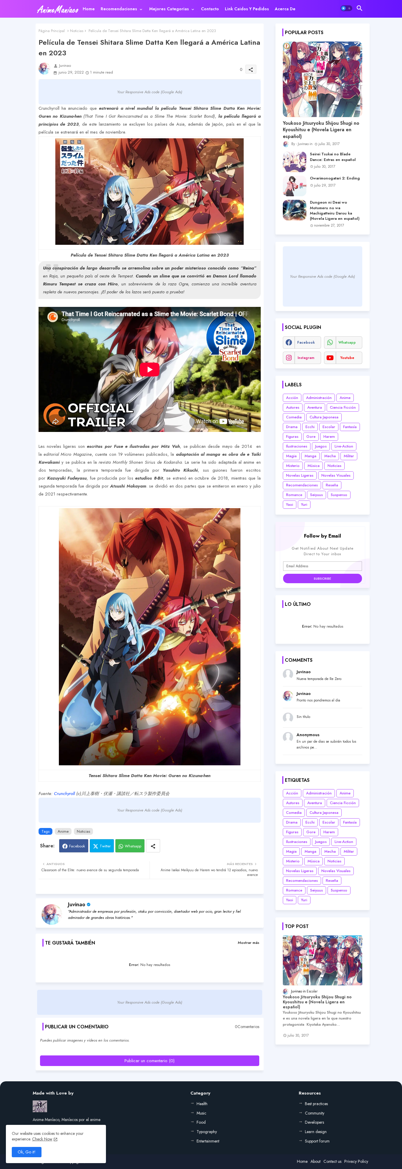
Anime (63, 831)
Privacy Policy (356, 1161)
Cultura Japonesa (324, 417)
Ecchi (310, 427)
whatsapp (347, 342)
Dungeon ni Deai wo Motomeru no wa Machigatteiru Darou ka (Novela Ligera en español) (335, 210)
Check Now (42, 1139)
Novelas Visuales (335, 475)
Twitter (105, 846)
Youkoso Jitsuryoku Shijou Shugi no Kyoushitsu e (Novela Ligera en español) (321, 130)
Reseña (332, 485)
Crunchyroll (64, 793)
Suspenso (339, 495)
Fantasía (350, 427)
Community (314, 1113)
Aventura (314, 407)
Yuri (304, 504)
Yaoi (289, 504)
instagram (306, 357)
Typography (207, 1132)
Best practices (316, 1104)
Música (314, 465)
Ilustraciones (296, 446)
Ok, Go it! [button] (27, 1152)
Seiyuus (316, 495)
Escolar (329, 427)
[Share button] (153, 845)
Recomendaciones (119, 9)
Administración (319, 397)
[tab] (89, 9)
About (315, 1161)
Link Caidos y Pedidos (247, 9)
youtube (347, 357)
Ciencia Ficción (343, 407)
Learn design (316, 1132)
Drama (292, 427)
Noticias (76, 31)
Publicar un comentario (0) (149, 1060)
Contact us (332, 1161)
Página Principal (52, 31)
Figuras (292, 436)
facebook (306, 342)
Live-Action (344, 446)
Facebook (77, 846)
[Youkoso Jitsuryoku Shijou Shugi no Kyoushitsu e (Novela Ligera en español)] (322, 79)
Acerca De (285, 9)
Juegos (321, 446)
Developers (314, 1122)
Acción (292, 397)
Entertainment (208, 1141)
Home (89, 9)
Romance (294, 495)
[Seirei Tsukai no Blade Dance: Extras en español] (294, 162)
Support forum (317, 1141)
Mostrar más (248, 942)
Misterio (293, 465)
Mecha (330, 456)
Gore (310, 436)
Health (202, 1104)
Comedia (294, 417)
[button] (346, 8)
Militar (349, 456)
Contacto (210, 9)
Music (201, 1113)
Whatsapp (133, 846)
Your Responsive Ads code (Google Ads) (149, 92)
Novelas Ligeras (299, 475)
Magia (291, 456)
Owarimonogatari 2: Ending (335, 178)
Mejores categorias (169, 9)
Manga (310, 456)
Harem (329, 436)
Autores (292, 407)
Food (201, 1122)
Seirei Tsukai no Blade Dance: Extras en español (333, 157)
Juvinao (76, 904)
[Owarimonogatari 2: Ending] (294, 186)
